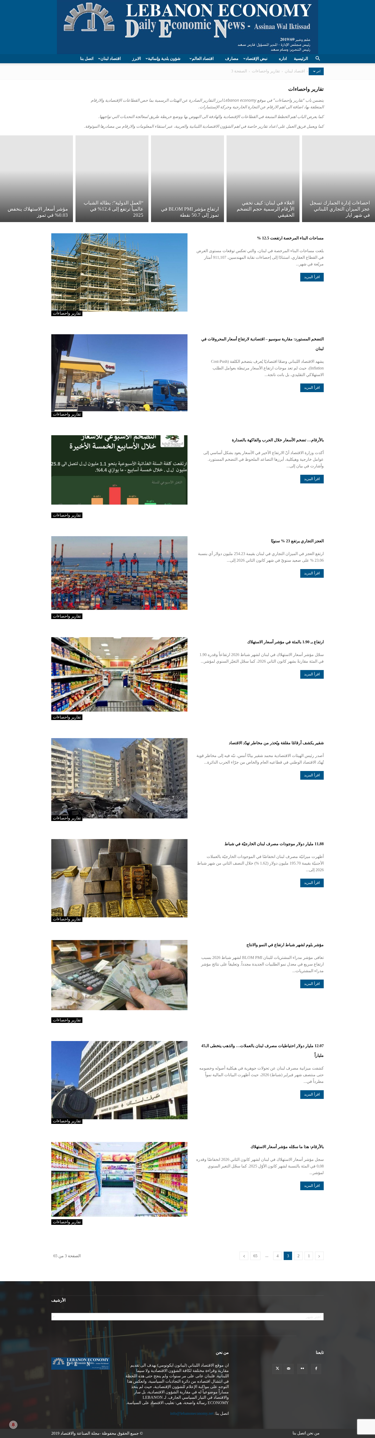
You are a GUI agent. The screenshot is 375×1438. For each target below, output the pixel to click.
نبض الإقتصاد (256, 58)
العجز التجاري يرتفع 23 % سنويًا (297, 541)
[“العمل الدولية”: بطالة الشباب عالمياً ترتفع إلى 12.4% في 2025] (112, 178)
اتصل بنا (86, 58)
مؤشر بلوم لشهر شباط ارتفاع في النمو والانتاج (285, 945)
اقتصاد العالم (203, 58)
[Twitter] (277, 1369)
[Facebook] (316, 1369)
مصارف (232, 58)
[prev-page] (319, 1256)
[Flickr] (302, 1369)
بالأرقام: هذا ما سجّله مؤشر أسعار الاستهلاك (287, 1147)
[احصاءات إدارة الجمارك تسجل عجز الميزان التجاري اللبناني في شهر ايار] (338, 178)
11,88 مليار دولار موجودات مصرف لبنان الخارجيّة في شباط (274, 844)
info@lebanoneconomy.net (192, 1413)
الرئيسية (301, 58)
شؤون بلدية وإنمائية (164, 58)
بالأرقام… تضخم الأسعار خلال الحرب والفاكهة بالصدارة (278, 440)
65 (255, 1256)
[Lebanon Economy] (187, 27)
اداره (283, 58)
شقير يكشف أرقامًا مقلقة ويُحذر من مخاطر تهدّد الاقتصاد (276, 743)
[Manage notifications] (13, 1425)
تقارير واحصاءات (266, 71)
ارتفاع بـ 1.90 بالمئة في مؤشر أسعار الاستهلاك (285, 642)
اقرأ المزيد (312, 277)
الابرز (136, 58)
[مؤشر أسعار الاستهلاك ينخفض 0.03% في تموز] (36, 178)
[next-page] (244, 1256)
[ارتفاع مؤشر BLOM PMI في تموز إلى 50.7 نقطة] (187, 178)
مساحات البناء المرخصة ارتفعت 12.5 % (290, 238)
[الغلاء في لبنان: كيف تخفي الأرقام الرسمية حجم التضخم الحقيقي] (263, 178)
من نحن (313, 1433)
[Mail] (288, 1369)
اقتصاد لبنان (111, 58)
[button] (317, 59)
